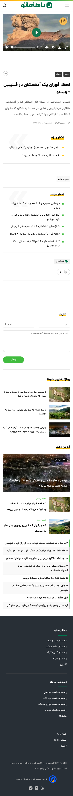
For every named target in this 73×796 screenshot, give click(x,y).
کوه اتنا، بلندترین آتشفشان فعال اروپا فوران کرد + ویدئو (35, 217)
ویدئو (58, 74)
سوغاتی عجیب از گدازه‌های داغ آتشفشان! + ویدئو (35, 206)
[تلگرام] (30, 788)
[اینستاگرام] (36, 788)
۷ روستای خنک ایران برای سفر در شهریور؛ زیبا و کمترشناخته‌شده (43, 568)
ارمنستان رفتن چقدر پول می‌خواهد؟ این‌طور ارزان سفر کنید (37, 605)
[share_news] (5, 73)
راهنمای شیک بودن (56, 710)
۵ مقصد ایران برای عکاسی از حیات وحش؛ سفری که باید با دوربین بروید (25, 394)
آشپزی (63, 665)
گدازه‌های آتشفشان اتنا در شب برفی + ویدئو (35, 226)
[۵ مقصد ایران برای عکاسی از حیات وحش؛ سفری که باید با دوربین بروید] (59, 394)
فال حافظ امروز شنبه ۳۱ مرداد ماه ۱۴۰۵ (47, 598)
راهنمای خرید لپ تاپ (55, 698)
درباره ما (62, 734)
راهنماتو (19, 763)
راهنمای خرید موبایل (55, 692)
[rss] (42, 788)
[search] (5, 5)
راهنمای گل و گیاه (57, 653)
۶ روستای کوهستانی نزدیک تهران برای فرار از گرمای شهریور (36, 543)
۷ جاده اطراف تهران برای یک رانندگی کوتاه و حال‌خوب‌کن (37, 551)
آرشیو (64, 746)
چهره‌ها (63, 716)
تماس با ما (60, 740)
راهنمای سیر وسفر (57, 641)
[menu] (67, 5)
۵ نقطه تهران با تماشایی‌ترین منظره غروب (45, 578)
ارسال (13, 360)
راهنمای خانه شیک (56, 647)
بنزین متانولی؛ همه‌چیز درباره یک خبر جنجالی (34, 147)
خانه (67, 74)
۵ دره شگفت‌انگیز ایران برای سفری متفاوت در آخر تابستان (37, 558)
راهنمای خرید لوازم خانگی (52, 704)
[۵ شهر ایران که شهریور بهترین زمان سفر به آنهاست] (59, 412)
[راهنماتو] (36, 5)
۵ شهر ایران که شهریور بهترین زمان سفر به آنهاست (25, 412)
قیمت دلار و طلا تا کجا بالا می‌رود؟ (40, 156)
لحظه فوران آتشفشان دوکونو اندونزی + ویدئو (35, 234)
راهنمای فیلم (60, 659)
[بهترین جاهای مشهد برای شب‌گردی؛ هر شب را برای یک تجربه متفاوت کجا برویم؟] (59, 429)
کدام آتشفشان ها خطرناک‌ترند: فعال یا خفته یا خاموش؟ (35, 244)
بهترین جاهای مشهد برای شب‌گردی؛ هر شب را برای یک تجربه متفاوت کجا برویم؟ (24, 430)
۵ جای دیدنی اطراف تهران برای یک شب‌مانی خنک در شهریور (40, 588)
